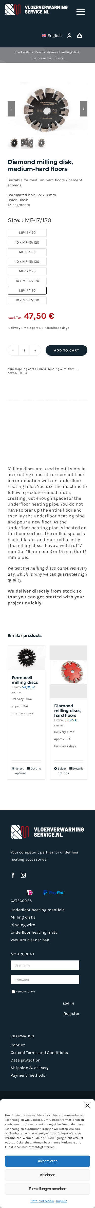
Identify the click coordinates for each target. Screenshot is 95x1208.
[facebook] (13, 875)
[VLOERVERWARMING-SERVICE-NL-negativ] (36, 5)
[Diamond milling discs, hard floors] (68, 672)
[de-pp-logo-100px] (53, 891)
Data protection (42, 1201)
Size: (29, 220)
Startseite (22, 52)
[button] (87, 1105)
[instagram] (23, 875)
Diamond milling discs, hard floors (68, 710)
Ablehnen (47, 1175)
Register (71, 1013)
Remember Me (25, 991)
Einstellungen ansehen (47, 1189)
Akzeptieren (48, 1161)
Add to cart (66, 350)
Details (36, 768)
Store (38, 52)
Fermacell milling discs (25, 680)
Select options (20, 771)
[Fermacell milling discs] (26, 658)
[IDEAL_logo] (30, 891)
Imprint (61, 1201)
